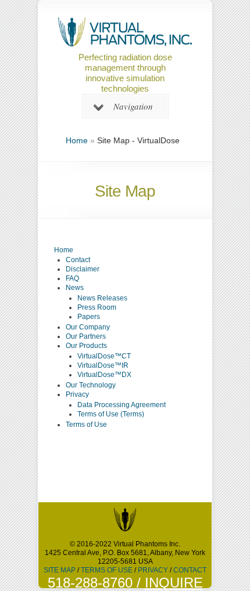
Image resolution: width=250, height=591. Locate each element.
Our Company (88, 327)
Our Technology (91, 385)
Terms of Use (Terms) (110, 414)
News (75, 288)
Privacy (77, 394)
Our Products (86, 346)
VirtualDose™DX (104, 375)
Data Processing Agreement (121, 405)
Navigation (133, 106)
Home (77, 140)
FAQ (72, 278)
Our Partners (86, 336)
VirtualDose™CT (104, 356)
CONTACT (189, 570)
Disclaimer (82, 269)
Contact (78, 260)
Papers (88, 317)
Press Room (96, 307)
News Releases (102, 298)
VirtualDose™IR (102, 365)
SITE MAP (60, 570)
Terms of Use (86, 424)
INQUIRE (174, 582)
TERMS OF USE (107, 570)
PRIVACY (153, 570)
